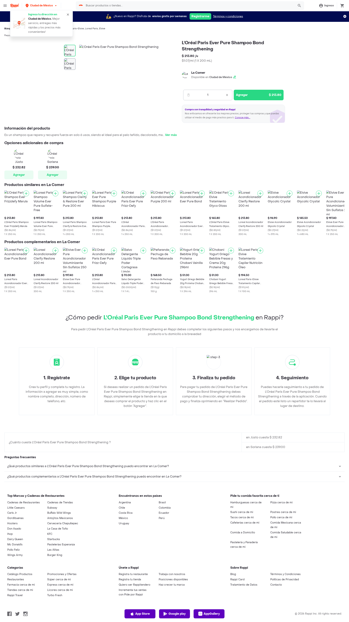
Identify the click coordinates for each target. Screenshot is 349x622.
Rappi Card (237, 579)
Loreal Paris (91, 28)
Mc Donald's (15, 544)
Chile (122, 508)
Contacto (276, 585)
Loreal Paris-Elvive (74, 28)
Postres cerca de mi (283, 512)
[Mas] (227, 95)
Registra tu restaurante (133, 574)
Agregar (19, 175)
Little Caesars (16, 508)
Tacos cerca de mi (242, 517)
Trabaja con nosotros (172, 574)
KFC (49, 534)
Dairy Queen (15, 539)
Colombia (165, 508)
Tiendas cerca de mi (20, 590)
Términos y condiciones (228, 16)
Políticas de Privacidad (284, 579)
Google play (177, 614)
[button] (41, 5)
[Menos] (188, 95)
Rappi (7, 35)
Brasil (162, 502)
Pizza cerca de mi (281, 502)
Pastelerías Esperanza (61, 544)
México (123, 518)
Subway (52, 508)
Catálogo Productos (19, 574)
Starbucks (53, 539)
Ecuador (164, 513)
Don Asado (14, 528)
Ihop (10, 534)
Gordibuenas (15, 518)
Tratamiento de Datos (243, 585)
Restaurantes (15, 579)
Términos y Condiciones (285, 574)
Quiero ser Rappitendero (134, 585)
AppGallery (212, 614)
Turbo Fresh (54, 595)
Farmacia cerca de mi (21, 585)
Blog (233, 574)
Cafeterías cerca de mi (244, 522)
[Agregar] (26, 193)
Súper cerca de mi (59, 579)
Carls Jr (12, 513)
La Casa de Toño (57, 528)
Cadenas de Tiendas (60, 502)
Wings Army (15, 555)
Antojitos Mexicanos (60, 518)
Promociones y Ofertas (62, 574)
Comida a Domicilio (242, 532)
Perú (162, 518)
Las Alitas (53, 550)
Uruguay (124, 523)
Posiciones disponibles (173, 579)
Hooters (12, 523)
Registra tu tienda (130, 579)
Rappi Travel (15, 595)
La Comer (198, 73)
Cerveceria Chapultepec (62, 523)
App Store (142, 614)
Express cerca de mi (60, 585)
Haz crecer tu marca (172, 585)
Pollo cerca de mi (281, 517)
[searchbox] (189, 5)
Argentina (125, 502)
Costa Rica (126, 513)
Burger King (54, 555)
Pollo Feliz (13, 550)
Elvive (102, 28)
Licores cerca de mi (60, 590)
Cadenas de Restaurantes (23, 502)
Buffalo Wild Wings (59, 513)
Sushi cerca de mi (241, 512)
